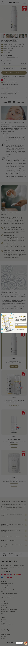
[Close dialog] (26, 313)
